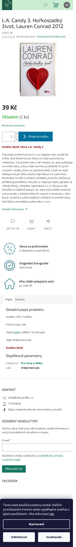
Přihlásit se (13, 469)
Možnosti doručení (13, 126)
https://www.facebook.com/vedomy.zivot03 (35, 410)
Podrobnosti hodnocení (51, 37)
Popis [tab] (8, 300)
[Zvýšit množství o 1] (16, 134)
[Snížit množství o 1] (16, 139)
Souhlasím (54, 537)
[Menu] (67, 5)
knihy (17, 332)
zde (51, 514)
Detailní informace (13, 209)
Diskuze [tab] (20, 300)
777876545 (14, 404)
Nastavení (36, 524)
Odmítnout (19, 537)
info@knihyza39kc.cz (20, 398)
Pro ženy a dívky (31, 363)
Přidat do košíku (38, 136)
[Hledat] (46, 5)
